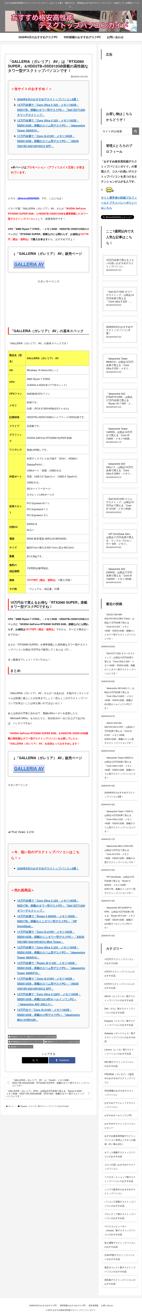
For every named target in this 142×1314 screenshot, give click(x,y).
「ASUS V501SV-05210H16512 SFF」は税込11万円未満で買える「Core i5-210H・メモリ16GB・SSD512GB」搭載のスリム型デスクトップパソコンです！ (119, 733)
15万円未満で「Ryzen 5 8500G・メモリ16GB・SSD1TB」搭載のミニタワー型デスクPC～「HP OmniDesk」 (47, 921)
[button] (135, 131)
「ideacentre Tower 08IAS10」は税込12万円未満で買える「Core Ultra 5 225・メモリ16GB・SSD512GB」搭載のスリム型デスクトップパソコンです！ (119, 767)
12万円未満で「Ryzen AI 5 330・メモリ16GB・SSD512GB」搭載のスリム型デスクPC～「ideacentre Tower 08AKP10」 (51, 968)
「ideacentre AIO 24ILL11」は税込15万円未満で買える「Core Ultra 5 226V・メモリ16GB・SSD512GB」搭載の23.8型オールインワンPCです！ (119, 698)
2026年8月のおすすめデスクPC (43, 1305)
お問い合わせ (107, 1305)
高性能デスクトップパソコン (21, 1046)
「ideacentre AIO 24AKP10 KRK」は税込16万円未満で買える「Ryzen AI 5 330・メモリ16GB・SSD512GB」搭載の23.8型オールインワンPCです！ (119, 917)
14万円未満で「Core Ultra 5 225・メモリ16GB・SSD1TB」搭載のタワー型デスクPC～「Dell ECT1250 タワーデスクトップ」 (51, 110)
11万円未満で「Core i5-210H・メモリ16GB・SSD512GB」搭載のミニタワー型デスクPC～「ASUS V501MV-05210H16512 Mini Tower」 (50, 937)
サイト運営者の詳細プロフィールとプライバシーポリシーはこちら (119, 202)
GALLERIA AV (29, 264)
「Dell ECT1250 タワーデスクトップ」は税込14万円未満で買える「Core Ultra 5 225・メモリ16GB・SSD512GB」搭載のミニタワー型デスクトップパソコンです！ (119, 663)
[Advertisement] (48, 302)
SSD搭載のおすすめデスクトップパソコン (27, 1041)
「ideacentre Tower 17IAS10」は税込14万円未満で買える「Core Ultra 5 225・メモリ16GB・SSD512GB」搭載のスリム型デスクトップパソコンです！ (119, 821)
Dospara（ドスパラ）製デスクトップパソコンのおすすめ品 (33, 1036)
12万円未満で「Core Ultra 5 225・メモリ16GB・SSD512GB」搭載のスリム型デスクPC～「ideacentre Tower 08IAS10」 (51, 125)
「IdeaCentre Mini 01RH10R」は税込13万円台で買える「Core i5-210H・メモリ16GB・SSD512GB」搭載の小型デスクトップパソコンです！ (119, 854)
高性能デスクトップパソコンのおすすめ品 (63, 1041)
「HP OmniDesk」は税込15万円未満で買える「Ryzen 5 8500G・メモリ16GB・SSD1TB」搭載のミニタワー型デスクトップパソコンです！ (119, 884)
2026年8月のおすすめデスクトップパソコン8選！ (48, 99)
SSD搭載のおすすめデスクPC (73, 1305)
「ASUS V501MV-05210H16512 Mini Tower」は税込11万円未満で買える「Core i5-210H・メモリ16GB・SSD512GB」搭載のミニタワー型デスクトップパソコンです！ (119, 626)
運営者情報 (93, 1305)
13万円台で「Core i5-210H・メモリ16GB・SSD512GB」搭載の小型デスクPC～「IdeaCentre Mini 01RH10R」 (48, 1015)
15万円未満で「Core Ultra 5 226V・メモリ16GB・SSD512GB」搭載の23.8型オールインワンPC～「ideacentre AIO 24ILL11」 (49, 999)
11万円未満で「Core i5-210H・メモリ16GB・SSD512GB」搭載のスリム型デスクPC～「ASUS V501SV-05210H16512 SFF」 (48, 141)
